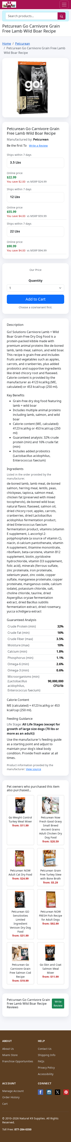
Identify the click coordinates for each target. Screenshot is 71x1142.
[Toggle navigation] (64, 4)
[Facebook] (40, 1092)
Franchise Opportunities (17, 1061)
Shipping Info (46, 1055)
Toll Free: (16, 1129)
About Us (8, 1049)
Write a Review (38, 145)
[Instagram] (49, 1092)
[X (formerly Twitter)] (57, 1092)
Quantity (35, 280)
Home (6, 43)
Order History (11, 1097)
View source (33, 769)
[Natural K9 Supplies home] (9, 5)
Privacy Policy (46, 1067)
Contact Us (44, 1049)
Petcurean (22, 43)
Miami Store (10, 1055)
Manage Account (13, 1091)
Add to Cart (35, 299)
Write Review (58, 1003)
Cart (5, 1103)
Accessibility (45, 1074)
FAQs (41, 1061)
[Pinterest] (66, 1092)
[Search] (62, 16)
